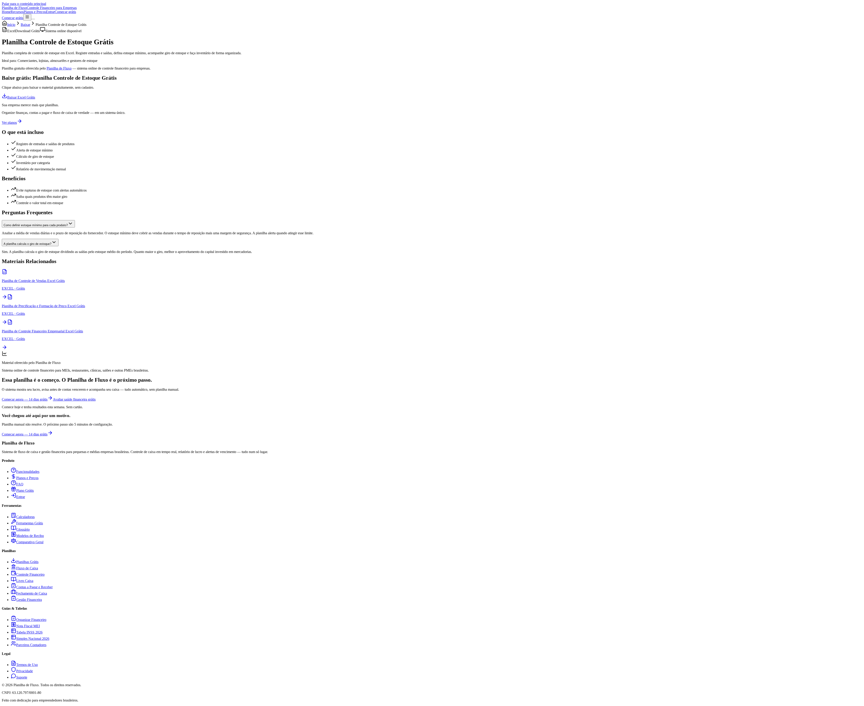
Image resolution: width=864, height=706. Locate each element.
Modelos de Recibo (30, 536)
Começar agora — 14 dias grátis (24, 399)
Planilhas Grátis (27, 562)
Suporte (21, 677)
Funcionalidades (27, 472)
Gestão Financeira (29, 600)
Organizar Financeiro (31, 620)
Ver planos (9, 122)
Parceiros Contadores (31, 645)
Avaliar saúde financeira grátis (74, 399)
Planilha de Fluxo (59, 68)
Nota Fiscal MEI (28, 626)
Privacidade (24, 671)
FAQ (19, 484)
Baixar (25, 25)
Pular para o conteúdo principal (24, 4)
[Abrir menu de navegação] (27, 17)
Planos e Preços (35, 12)
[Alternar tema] (33, 19)
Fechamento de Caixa (31, 593)
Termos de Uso (27, 665)
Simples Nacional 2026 (32, 639)
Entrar (50, 12)
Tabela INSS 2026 (29, 632)
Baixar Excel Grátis (21, 97)
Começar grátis (65, 12)
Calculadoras (25, 517)
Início (11, 25)
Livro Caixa (24, 581)
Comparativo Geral (29, 542)
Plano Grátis (25, 490)
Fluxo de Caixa (27, 568)
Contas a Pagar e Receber (34, 587)
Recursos (17, 12)
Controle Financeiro (30, 574)
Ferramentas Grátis (29, 523)
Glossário (23, 529)
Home (6, 12)
